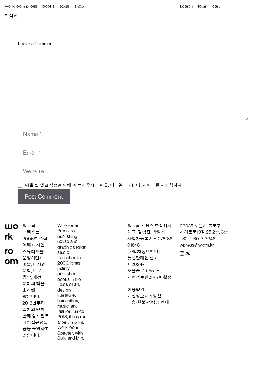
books (48, 6)
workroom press (21, 6)
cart (216, 6)
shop (79, 6)
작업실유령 (33, 322)
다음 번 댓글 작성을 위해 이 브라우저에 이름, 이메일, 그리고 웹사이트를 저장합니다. (104, 185)
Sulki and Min (70, 338)
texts (64, 6)
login (202, 6)
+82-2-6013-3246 (197, 238)
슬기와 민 (31, 309)
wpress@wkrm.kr (197, 245)
